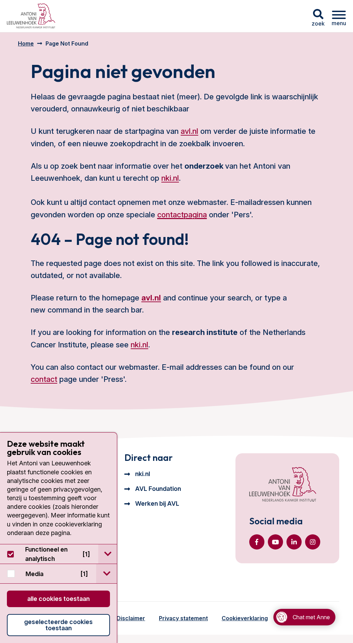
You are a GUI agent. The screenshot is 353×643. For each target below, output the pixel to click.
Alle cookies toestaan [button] (58, 598)
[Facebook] (256, 542)
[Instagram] (312, 542)
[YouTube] (275, 542)
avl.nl (189, 131)
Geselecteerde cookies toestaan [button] (58, 625)
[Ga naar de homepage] (282, 485)
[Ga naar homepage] (31, 16)
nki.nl (170, 178)
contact (44, 379)
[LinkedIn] (294, 542)
